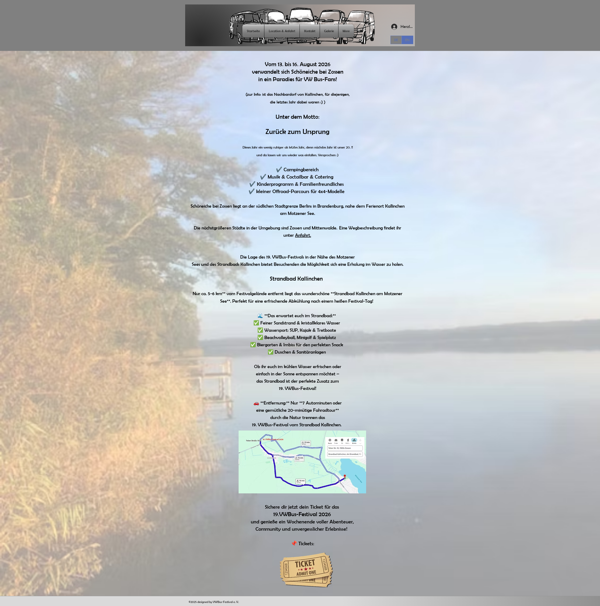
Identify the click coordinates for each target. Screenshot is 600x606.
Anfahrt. (303, 235)
